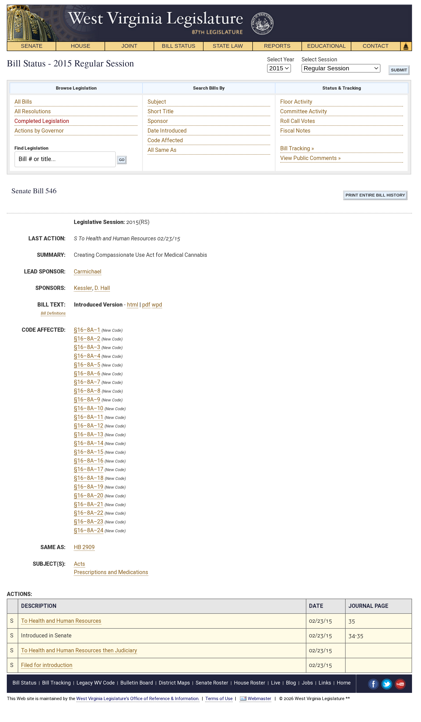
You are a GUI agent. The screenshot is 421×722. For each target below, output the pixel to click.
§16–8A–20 (88, 495)
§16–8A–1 (87, 330)
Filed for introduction (46, 665)
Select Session (319, 59)
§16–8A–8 (87, 391)
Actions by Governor (39, 131)
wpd (157, 305)
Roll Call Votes (297, 121)
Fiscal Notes (295, 131)
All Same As (162, 150)
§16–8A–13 (88, 434)
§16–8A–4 (87, 356)
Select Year (280, 59)
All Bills (23, 102)
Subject (157, 102)
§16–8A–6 (87, 373)
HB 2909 (84, 547)
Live (275, 683)
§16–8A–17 (88, 469)
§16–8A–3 (87, 347)
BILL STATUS (178, 46)
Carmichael (87, 271)
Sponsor (158, 121)
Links (325, 683)
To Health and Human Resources (61, 621)
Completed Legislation (41, 121)
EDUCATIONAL (326, 46)
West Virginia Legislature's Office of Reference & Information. (138, 698)
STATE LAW (228, 46)
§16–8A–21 (88, 504)
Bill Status (24, 683)
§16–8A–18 (88, 478)
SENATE (32, 46)
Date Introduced (167, 131)
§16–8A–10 (88, 408)
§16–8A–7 (87, 382)
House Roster (249, 683)
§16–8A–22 (88, 513)
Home (344, 683)
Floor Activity (296, 102)
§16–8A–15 (88, 452)
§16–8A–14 (88, 443)
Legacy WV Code (96, 683)
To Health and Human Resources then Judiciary (79, 650)
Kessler (83, 288)
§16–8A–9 (87, 399)
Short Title (160, 111)
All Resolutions (32, 111)
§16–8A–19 (88, 487)
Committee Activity (303, 111)
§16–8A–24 (88, 530)
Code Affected (165, 140)
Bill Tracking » (297, 148)
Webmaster (259, 698)
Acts (79, 564)
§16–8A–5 (87, 365)
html (132, 305)
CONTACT (376, 46)
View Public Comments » (310, 158)
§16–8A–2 (87, 338)
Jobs (307, 683)
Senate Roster (212, 683)
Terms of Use (219, 698)
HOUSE (80, 46)
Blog (291, 683)
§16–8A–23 (88, 521)
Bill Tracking (56, 683)
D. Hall (102, 288)
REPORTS (277, 46)
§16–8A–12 (88, 425)
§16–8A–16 (88, 461)
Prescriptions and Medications (111, 572)
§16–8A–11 (88, 417)
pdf (146, 305)
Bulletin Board (136, 683)
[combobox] (65, 159)
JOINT (129, 46)
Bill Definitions (53, 313)
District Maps (174, 683)
